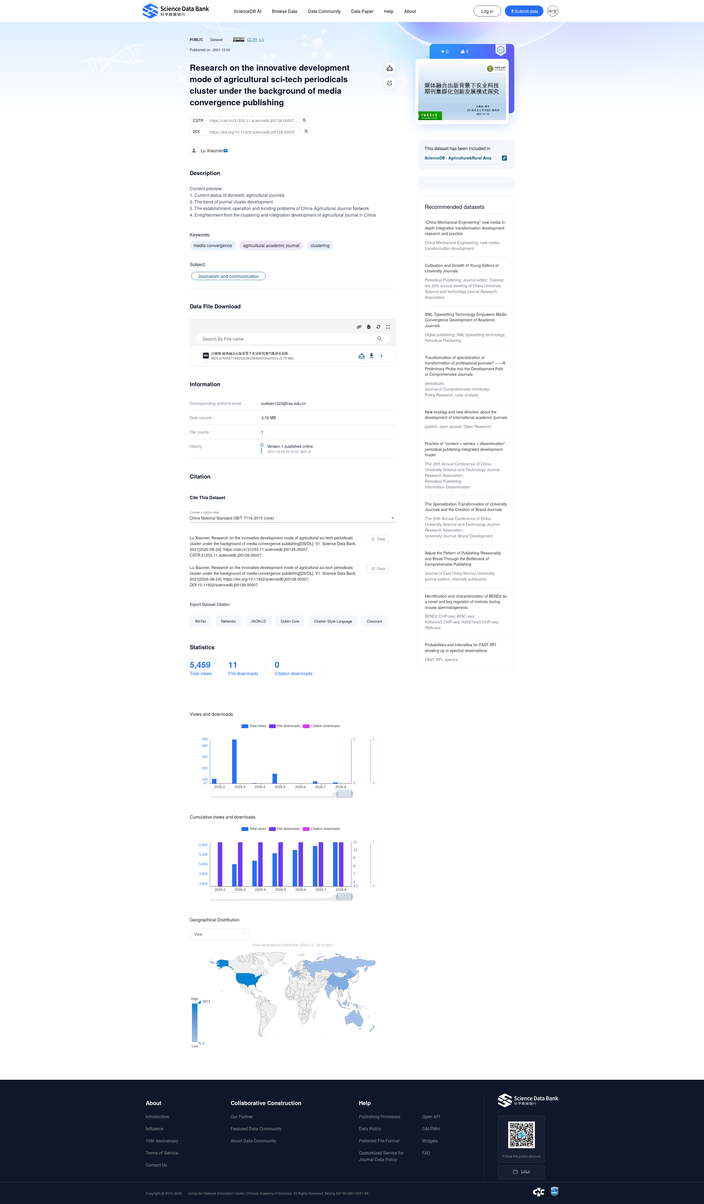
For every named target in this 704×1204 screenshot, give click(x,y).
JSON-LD (258, 621)
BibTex (200, 621)
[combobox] (293, 517)
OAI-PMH (431, 1128)
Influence (154, 1128)
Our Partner (242, 1116)
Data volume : (202, 417)
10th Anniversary (162, 1141)
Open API (431, 1116)
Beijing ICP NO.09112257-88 (347, 1193)
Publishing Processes (379, 1116)
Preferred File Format (379, 1141)
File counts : (200, 432)
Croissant (374, 621)
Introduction (157, 1116)
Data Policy (370, 1128)
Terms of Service (162, 1153)
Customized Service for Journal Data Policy (381, 1156)
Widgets (430, 1141)
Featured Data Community (256, 1128)
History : (197, 446)
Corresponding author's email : (216, 403)
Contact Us (156, 1165)
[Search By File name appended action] (379, 338)
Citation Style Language (333, 621)
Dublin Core (290, 621)
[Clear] (385, 518)
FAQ (426, 1153)
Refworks (228, 621)
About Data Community (253, 1141)
